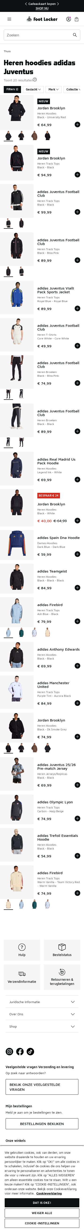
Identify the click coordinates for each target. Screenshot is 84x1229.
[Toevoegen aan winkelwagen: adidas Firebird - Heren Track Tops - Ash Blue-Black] (77, 621)
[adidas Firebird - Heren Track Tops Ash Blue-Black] (21, 904)
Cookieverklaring (49, 1193)
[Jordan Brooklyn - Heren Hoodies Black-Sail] (21, 136)
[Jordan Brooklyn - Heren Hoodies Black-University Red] (47, 748)
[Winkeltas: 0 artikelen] (76, 19)
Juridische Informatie (24, 1002)
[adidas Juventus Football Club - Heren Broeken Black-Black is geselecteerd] (8, 443)
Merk (52, 89)
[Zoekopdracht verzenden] (75, 35)
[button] (35, 79)
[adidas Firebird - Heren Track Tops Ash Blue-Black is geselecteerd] (8, 633)
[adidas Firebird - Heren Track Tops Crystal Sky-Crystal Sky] (34, 633)
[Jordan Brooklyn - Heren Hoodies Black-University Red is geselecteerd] (8, 136)
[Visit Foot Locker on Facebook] (20, 1052)
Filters (11, 89)
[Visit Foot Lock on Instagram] (9, 1052)
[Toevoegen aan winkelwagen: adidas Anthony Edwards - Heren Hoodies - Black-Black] (77, 666)
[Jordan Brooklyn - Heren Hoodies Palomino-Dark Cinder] (34, 136)
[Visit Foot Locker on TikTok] (30, 1052)
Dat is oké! (42, 1203)
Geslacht (31, 89)
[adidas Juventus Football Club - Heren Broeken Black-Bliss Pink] (21, 443)
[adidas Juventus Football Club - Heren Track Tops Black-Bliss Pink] (21, 223)
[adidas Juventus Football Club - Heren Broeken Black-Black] (21, 394)
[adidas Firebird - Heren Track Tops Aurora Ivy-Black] (21, 633)
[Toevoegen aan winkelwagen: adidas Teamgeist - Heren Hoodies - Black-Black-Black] (77, 587)
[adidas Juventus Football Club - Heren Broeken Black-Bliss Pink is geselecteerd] (8, 394)
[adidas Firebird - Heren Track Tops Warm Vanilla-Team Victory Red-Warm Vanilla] (47, 633)
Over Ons (16, 1014)
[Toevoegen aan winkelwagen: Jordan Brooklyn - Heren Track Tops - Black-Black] (77, 174)
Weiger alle (42, 1213)
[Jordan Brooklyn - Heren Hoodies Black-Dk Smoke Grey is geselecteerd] (8, 748)
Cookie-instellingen (42, 1223)
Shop (13, 1026)
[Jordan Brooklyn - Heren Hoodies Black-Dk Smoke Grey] (47, 136)
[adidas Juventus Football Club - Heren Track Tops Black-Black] (21, 271)
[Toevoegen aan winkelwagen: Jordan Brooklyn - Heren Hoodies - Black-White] (77, 520)
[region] (42, 6)
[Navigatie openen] (9, 19)
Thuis (7, 51)
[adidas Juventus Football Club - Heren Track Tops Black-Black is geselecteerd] (8, 223)
